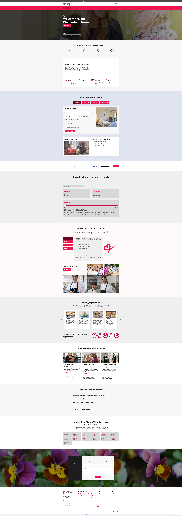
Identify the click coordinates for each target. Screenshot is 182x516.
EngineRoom (94, 514)
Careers (104, 7)
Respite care (85, 7)
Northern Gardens (91, 495)
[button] (67, 8)
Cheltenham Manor (81, 501)
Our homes (67, 7)
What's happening (100, 504)
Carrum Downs (80, 495)
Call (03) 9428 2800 (75, 473)
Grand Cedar (80, 504)
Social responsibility (100, 495)
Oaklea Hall (90, 497)
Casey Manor (80, 499)
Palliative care (93, 7)
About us (99, 7)
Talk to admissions (69, 131)
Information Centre (100, 501)
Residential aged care (76, 7)
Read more (103, 1)
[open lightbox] (76, 148)
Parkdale (89, 499)
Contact (109, 7)
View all (115, 166)
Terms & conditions (75, 511)
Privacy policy (82, 511)
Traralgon (89, 501)
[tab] (77, 102)
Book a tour (66, 25)
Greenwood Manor (91, 493)
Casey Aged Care (81, 497)
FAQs (98, 497)
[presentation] (61, 320)
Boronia (79, 493)
